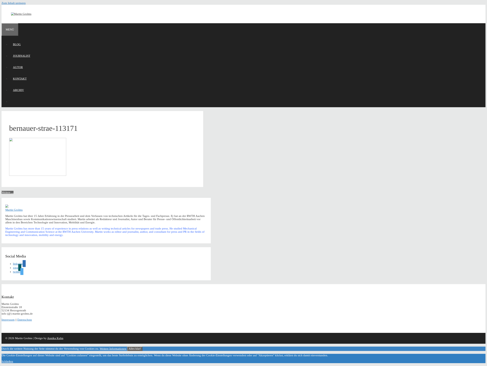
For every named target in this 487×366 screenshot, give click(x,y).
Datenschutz (24, 319)
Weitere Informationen (113, 348)
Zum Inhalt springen (14, 3)
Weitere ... (8, 192)
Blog (17, 44)
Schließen (7, 361)
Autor (18, 67)
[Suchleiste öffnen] (13, 101)
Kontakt (20, 78)
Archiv (18, 90)
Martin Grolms (14, 209)
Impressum (8, 319)
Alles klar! (135, 348)
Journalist (21, 55)
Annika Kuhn (55, 338)
